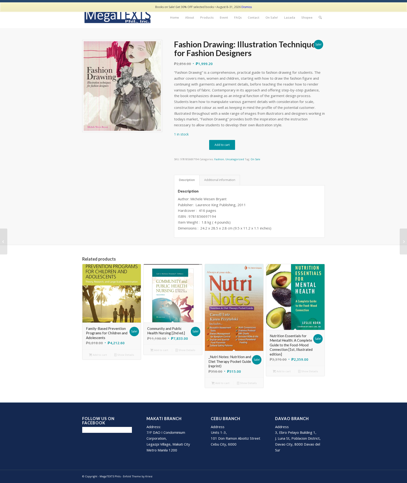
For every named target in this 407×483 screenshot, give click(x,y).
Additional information (219, 180)
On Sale (255, 159)
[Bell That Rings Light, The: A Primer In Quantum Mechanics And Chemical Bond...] (3, 241)
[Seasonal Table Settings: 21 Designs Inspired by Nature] (403, 241)
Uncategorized (234, 159)
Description (187, 180)
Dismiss (246, 7)
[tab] (186, 180)
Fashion (219, 159)
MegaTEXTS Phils (110, 476)
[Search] (320, 17)
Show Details (125, 354)
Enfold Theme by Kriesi (137, 476)
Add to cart (222, 145)
